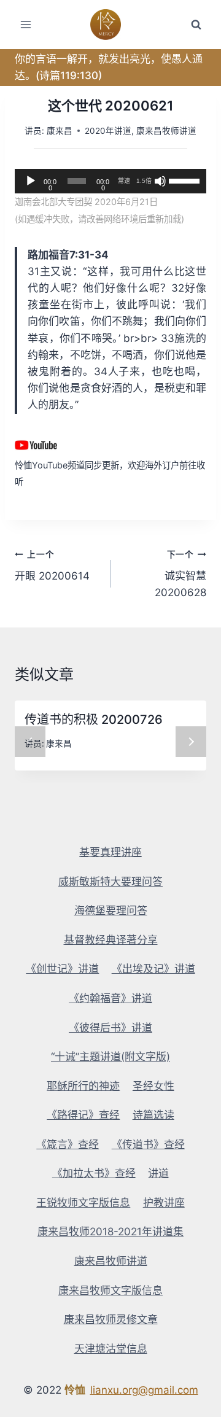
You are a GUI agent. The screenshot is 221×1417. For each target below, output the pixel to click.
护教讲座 (164, 1203)
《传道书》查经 (148, 1144)
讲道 (158, 1173)
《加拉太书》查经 (94, 1173)
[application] (110, 181)
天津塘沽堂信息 (110, 1349)
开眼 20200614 (52, 565)
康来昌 (59, 131)
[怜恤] (110, 24)
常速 (124, 180)
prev (30, 741)
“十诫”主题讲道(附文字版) (110, 1056)
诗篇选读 (153, 1115)
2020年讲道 (108, 131)
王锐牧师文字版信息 (83, 1203)
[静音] (160, 181)
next (191, 741)
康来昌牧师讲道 (166, 131)
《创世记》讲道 (62, 969)
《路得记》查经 (83, 1115)
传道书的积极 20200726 (94, 719)
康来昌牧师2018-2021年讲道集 (110, 1231)
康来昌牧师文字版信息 (110, 1290)
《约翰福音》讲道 (110, 998)
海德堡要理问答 (110, 910)
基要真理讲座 (110, 852)
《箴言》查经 (67, 1144)
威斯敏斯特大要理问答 (110, 881)
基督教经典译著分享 (111, 940)
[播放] (31, 181)
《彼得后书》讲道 (110, 1028)
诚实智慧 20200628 (180, 574)
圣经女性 (153, 1086)
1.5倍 (144, 180)
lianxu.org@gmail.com (144, 1390)
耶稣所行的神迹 (83, 1086)
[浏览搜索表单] (195, 24)
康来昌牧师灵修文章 (111, 1319)
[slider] (184, 180)
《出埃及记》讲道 (153, 969)
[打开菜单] (26, 24)
